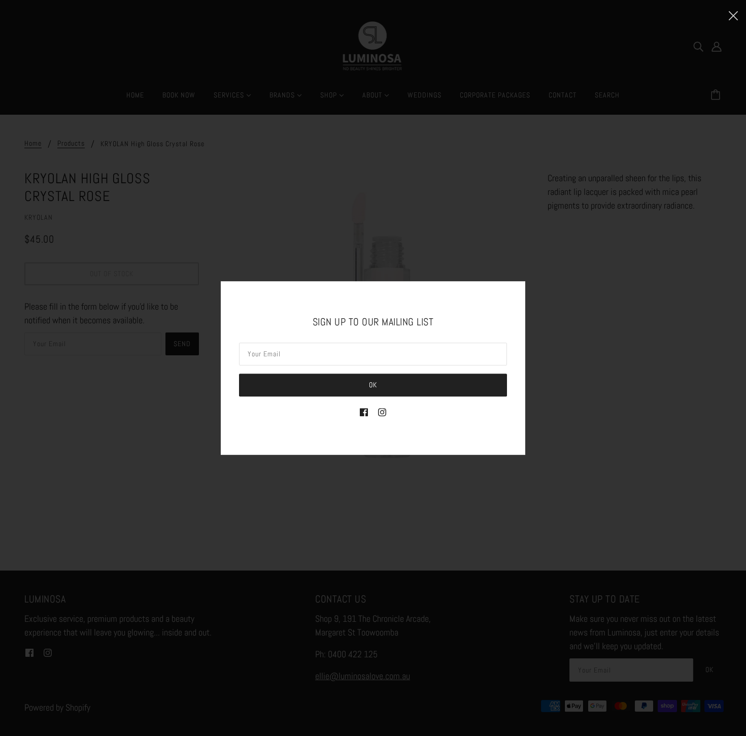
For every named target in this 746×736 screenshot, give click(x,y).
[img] (364, 411)
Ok (373, 384)
